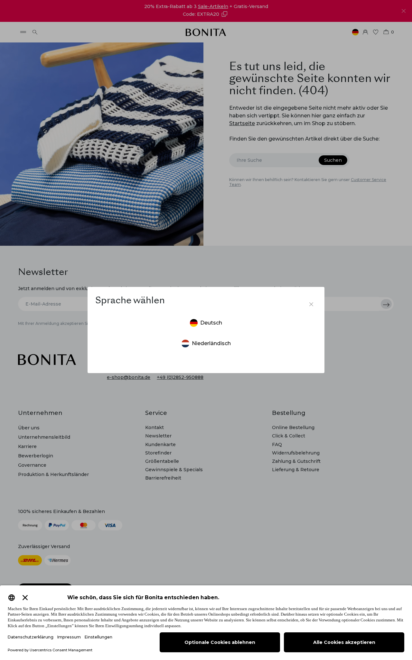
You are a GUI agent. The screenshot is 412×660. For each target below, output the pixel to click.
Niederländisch (211, 343)
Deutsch (211, 323)
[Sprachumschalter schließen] (311, 304)
